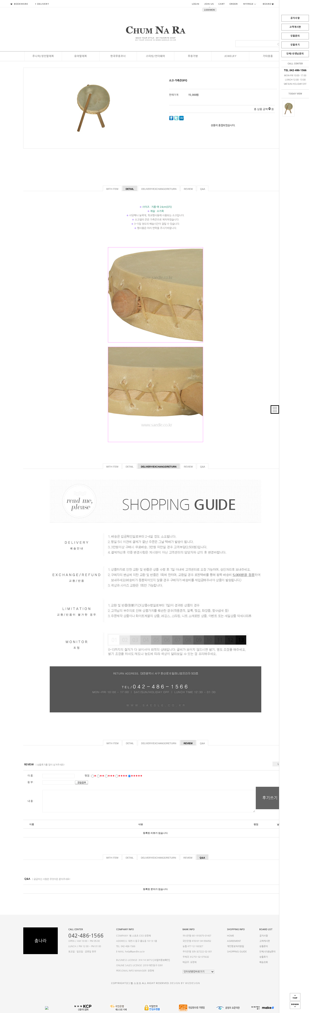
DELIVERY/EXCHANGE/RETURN (158, 189)
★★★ (111, 775)
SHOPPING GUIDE (237, 952)
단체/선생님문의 (295, 53)
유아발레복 (80, 56)
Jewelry (230, 56)
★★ (102, 775)
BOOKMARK (20, 4)
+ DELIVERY (42, 4)
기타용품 (268, 56)
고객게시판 (295, 27)
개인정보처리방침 (235, 946)
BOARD (267, 4)
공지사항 (295, 18)
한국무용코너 (118, 56)
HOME (230, 936)
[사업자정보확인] (161, 960)
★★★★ (122, 775)
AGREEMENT (234, 941)
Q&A (202, 189)
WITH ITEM (112, 189)
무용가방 (193, 56)
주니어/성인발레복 (43, 56)
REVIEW (188, 189)
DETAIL (130, 189)
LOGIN (195, 4)
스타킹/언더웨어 (155, 56)
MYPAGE (248, 4)
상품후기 (295, 44)
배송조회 (263, 962)
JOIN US (209, 4)
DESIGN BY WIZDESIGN (185, 983)
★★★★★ (136, 775)
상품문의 (295, 36)
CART (222, 4)
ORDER (234, 4)
